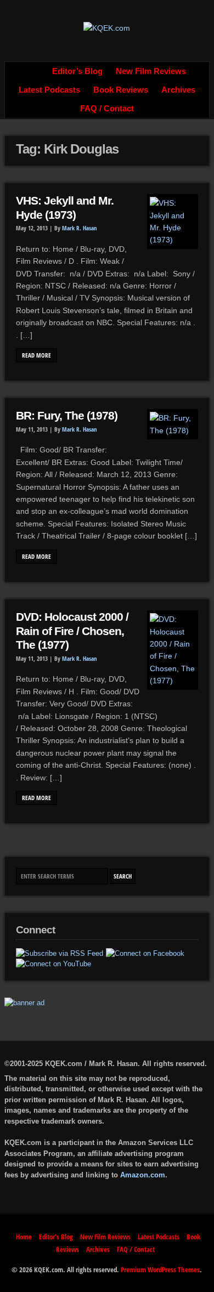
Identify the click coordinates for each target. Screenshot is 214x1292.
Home (33, 71)
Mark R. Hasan (79, 228)
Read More (36, 355)
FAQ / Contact (107, 108)
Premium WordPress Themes (160, 1269)
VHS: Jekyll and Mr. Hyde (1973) (65, 208)
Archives (178, 90)
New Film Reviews (151, 71)
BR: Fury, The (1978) (66, 415)
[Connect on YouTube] (53, 964)
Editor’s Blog (77, 71)
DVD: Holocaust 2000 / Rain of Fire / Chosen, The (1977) (72, 630)
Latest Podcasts (49, 90)
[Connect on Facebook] (145, 953)
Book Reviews (120, 90)
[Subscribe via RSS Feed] (59, 953)
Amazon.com (142, 1175)
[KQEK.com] (106, 28)
